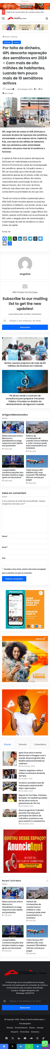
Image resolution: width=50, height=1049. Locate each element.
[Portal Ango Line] (16, 18)
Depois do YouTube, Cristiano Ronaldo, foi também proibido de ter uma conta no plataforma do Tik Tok (33, 799)
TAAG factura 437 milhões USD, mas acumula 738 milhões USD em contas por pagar (36, 475)
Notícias (14, 37)
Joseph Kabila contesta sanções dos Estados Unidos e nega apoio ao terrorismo (12, 474)
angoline (9, 89)
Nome (5, 536)
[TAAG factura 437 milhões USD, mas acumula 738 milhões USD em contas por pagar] (37, 461)
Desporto (14, 1032)
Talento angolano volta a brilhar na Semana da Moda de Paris (32, 773)
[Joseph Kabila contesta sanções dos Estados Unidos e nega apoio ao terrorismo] (13, 461)
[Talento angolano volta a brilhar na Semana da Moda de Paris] (10, 774)
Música (32, 1028)
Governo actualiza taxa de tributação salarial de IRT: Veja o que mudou (31, 786)
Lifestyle (40, 1028)
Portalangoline (25, 1023)
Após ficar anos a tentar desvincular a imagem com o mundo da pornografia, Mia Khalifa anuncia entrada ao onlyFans (32, 758)
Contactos (35, 1032)
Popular (7, 744)
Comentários (40, 744)
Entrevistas (24, 1032)
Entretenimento (21, 1028)
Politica (16, 42)
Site (3, 558)
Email (5, 547)
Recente (23, 744)
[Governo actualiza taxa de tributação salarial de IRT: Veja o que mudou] (10, 786)
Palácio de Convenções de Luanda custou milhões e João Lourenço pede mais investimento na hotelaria (37, 442)
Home (6, 37)
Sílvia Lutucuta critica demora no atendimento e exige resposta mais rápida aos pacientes (12, 441)
